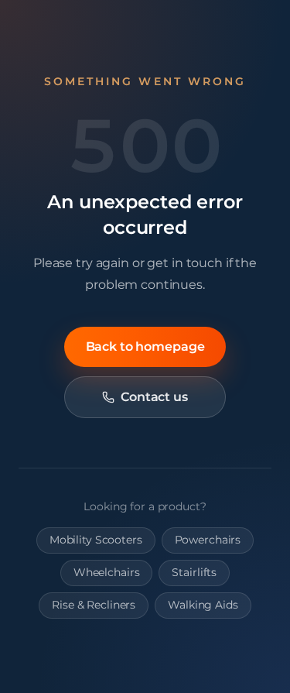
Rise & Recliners (93, 605)
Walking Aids (202, 605)
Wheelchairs (106, 572)
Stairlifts (194, 572)
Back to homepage (145, 346)
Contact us (154, 396)
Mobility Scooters (95, 540)
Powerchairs (208, 540)
